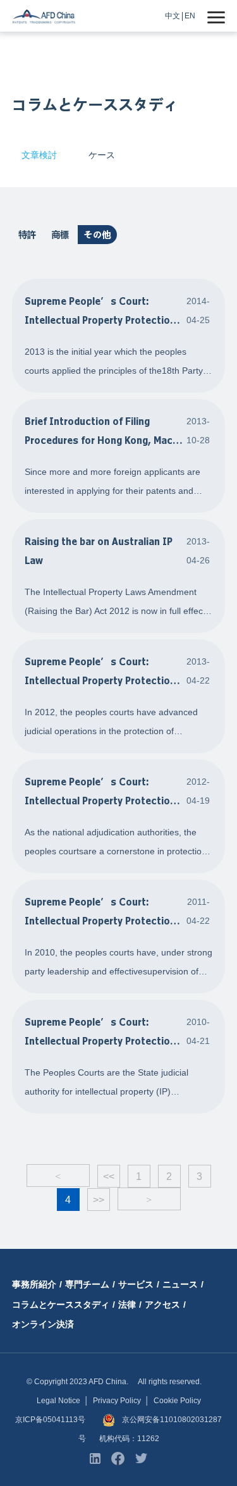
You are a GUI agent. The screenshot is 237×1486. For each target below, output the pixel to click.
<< (108, 1176)
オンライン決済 (43, 1324)
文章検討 (39, 155)
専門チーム (87, 1284)
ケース (101, 155)
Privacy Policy (117, 1400)
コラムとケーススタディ (60, 1304)
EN (190, 15)
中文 (172, 15)
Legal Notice (58, 1400)
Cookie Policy (177, 1400)
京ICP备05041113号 (50, 1419)
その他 (97, 234)
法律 (127, 1304)
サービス (136, 1284)
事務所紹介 (34, 1284)
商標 (60, 234)
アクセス (162, 1304)
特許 (27, 234)
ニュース (180, 1284)
